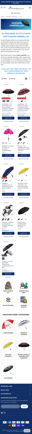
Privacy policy (10, 431)
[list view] (29, 78)
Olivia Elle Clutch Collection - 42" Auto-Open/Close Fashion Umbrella (23, 186)
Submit (24, 406)
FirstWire (22, 431)
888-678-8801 (17, 13)
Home (2, 16)
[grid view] (26, 78)
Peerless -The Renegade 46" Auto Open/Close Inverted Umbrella (24, 148)
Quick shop (8, 118)
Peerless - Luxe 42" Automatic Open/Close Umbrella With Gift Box (7, 264)
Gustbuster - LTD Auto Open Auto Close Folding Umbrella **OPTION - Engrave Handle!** (8, 107)
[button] (5, 115)
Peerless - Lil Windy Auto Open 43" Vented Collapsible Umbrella (8, 224)
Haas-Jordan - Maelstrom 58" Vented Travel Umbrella (22, 224)
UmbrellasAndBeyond (11, 430)
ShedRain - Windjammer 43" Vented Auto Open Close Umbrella (7, 186)
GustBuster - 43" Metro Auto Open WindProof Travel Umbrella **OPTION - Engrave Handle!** (24, 107)
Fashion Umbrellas (11, 16)
